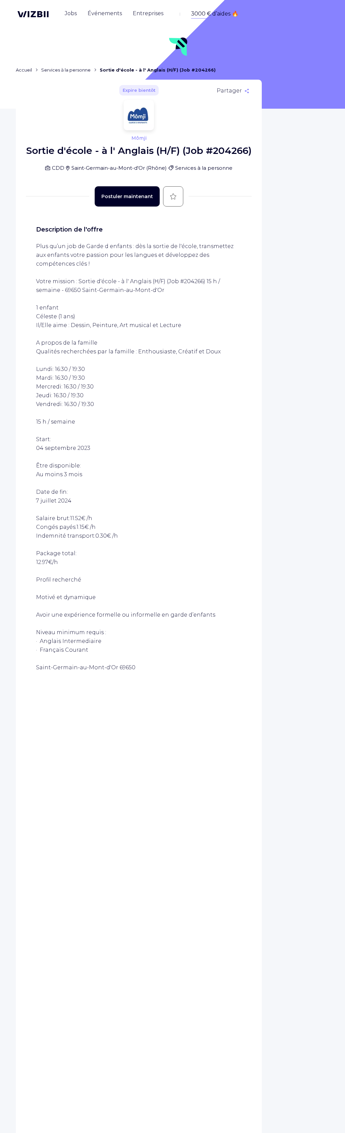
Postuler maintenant (127, 196)
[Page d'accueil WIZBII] (33, 14)
